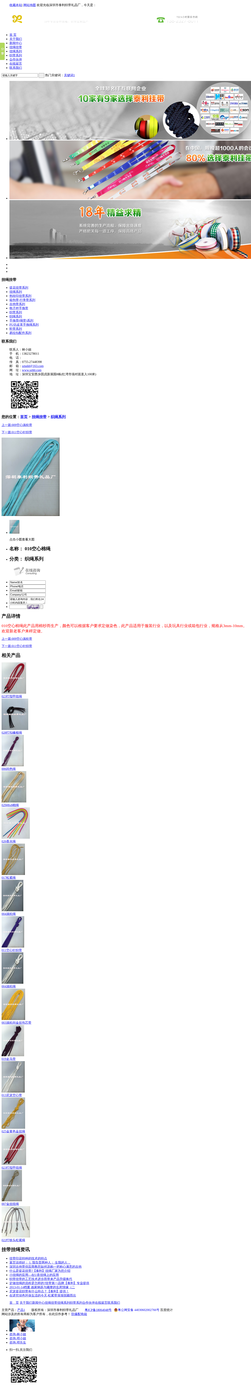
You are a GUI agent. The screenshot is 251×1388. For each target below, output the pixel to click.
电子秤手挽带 (18, 308)
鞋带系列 (15, 328)
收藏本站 (15, 5)
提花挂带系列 (18, 287)
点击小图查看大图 (22, 539)
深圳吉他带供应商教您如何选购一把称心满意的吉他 (45, 1266)
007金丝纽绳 (10, 1204)
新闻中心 (15, 43)
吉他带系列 (17, 304)
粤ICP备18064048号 (98, 1310)
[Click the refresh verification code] (33, 607)
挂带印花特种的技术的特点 (28, 1258)
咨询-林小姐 (17, 1334)
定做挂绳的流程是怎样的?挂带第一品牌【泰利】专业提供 (49, 1283)
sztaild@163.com (33, 366)
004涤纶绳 (9, 914)
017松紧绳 (9, 877)
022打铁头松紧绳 (13, 1240)
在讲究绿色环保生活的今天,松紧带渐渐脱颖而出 (42, 1295)
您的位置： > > (34, 417)
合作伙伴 (15, 59)
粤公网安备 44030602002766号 (138, 1310)
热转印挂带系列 (20, 295)
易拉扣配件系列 (20, 333)
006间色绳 (9, 769)
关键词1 (69, 75)
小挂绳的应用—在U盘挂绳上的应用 (34, 1274)
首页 (24, 417)
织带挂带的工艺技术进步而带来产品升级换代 (40, 1279)
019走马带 (9, 1059)
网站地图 (29, 5)
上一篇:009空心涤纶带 (17, 425)
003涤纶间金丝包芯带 (16, 1022)
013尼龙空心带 (12, 1095)
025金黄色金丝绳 (13, 1131)
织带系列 (15, 55)
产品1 (21, 1310)
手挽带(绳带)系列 (21, 320)
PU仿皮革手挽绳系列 (24, 324)
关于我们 (15, 39)
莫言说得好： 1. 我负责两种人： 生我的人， (40, 1262)
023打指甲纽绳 (12, 696)
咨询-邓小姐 (17, 1338)
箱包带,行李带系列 (22, 300)
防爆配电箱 (79, 1314)
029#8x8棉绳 (10, 805)
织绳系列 (15, 316)
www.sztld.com (31, 370)
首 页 (12, 34)
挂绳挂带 (15, 47)
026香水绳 (9, 841)
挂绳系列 (15, 51)
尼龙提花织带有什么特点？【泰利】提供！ (39, 1291)
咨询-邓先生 (17, 1342)
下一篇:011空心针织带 (17, 432)
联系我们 (15, 67)
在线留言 (15, 63)
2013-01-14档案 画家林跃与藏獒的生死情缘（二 (42, 1287)
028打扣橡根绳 (12, 732)
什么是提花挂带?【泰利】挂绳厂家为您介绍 (39, 1270)
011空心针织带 (12, 950)
